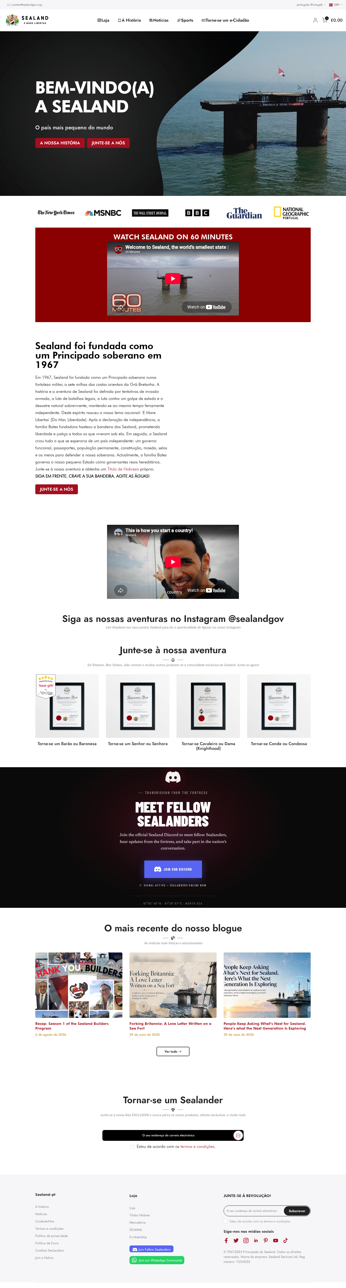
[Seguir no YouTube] (275, 1241)
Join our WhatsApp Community (160, 1260)
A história (42, 1206)
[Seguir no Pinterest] (265, 1241)
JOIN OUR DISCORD (178, 869)
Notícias (161, 20)
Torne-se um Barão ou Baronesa (67, 744)
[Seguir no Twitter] (236, 1241)
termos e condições (197, 1146)
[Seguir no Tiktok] (285, 1241)
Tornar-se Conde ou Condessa (279, 744)
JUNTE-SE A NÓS (108, 143)
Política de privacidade (51, 1235)
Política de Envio (47, 1243)
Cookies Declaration (49, 1250)
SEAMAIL (135, 1229)
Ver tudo (171, 1051)
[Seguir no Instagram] (246, 1241)
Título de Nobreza (123, 468)
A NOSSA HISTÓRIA (60, 143)
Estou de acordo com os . (176, 1146)
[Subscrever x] (238, 1135)
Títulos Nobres (139, 1215)
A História (131, 20)
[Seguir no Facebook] (226, 1241)
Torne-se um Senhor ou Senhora (138, 744)
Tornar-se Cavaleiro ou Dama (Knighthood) (208, 746)
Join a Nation (44, 1257)
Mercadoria (137, 1222)
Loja (105, 20)
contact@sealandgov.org (27, 5)
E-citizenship (138, 1237)
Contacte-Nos (44, 1221)
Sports (187, 20)
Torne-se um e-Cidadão (227, 20)
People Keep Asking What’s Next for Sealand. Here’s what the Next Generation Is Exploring (265, 1026)
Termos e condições (49, 1228)
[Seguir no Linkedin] (255, 1241)
